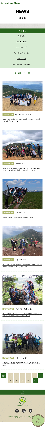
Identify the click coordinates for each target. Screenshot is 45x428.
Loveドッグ (21, 59)
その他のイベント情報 (21, 64)
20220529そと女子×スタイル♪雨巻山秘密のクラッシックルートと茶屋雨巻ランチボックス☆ (22, 315)
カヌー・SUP (21, 42)
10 (22, 381)
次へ (35, 381)
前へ (4, 376)
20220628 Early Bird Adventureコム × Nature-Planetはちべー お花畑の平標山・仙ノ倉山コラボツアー (22, 169)
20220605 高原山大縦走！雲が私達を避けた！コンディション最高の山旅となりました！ (22, 266)
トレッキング (21, 47)
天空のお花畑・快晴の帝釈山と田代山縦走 (17, 217)
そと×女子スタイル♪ (21, 53)
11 (28, 381)
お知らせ (21, 36)
